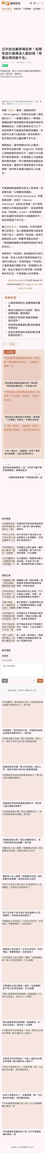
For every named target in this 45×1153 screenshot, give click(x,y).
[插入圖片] (34, 681)
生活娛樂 (37, 8)
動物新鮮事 (7, 8)
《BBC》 (11, 110)
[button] (31, 3)
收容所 (12, 344)
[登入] (38, 3)
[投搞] (34, 3)
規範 (4, 681)
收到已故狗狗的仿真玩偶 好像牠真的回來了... (24, 333)
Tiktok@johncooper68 (22, 104)
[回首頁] (11, 3)
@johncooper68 (17, 280)
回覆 (40, 681)
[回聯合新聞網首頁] (5, 3)
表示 (14, 226)
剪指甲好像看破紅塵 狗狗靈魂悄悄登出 (24, 326)
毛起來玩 (17, 8)
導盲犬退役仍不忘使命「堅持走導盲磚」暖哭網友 (24, 312)
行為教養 (27, 8)
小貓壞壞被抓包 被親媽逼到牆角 (24, 304)
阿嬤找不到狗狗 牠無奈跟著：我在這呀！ (24, 319)
